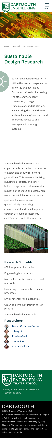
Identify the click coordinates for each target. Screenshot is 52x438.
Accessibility (35, 415)
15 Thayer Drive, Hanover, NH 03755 (20, 390)
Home (6, 46)
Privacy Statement (20, 415)
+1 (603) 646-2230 (11, 393)
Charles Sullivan (21, 346)
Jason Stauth (19, 341)
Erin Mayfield (19, 336)
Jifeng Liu (17, 331)
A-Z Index (6, 415)
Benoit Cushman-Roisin (25, 326)
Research (16, 46)
